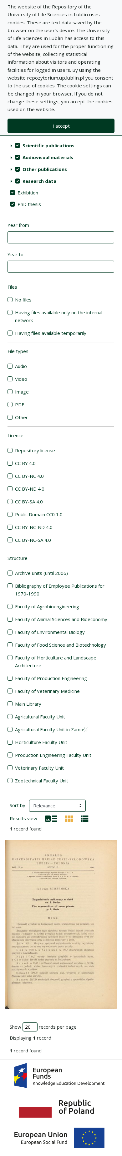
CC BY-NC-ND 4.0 (34, 527)
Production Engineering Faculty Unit (53, 755)
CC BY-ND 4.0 (29, 489)
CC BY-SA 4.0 (29, 501)
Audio (21, 366)
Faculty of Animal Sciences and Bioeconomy (61, 619)
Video (21, 379)
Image (22, 392)
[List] (51, 818)
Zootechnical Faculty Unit (41, 780)
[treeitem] (61, 145)
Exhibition (28, 192)
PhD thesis (29, 204)
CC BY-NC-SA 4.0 (33, 540)
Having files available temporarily (50, 333)
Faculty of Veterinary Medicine (47, 691)
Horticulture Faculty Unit (41, 742)
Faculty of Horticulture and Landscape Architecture (55, 661)
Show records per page (43, 1027)
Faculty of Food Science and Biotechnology (60, 645)
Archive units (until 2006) (41, 573)
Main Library (28, 704)
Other (21, 417)
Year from (18, 225)
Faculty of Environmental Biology (50, 632)
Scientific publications (48, 145)
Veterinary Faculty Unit (39, 768)
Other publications (45, 169)
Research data (39, 181)
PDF (19, 404)
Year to (15, 254)
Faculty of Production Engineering (51, 678)
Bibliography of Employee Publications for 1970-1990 (59, 590)
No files (23, 299)
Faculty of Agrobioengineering (47, 606)
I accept (61, 126)
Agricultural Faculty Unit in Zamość (51, 729)
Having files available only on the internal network (58, 316)
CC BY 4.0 (25, 463)
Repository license (35, 450)
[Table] (85, 818)
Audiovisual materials (48, 157)
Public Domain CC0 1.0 (39, 514)
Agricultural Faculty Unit (40, 716)
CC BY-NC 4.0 (29, 476)
